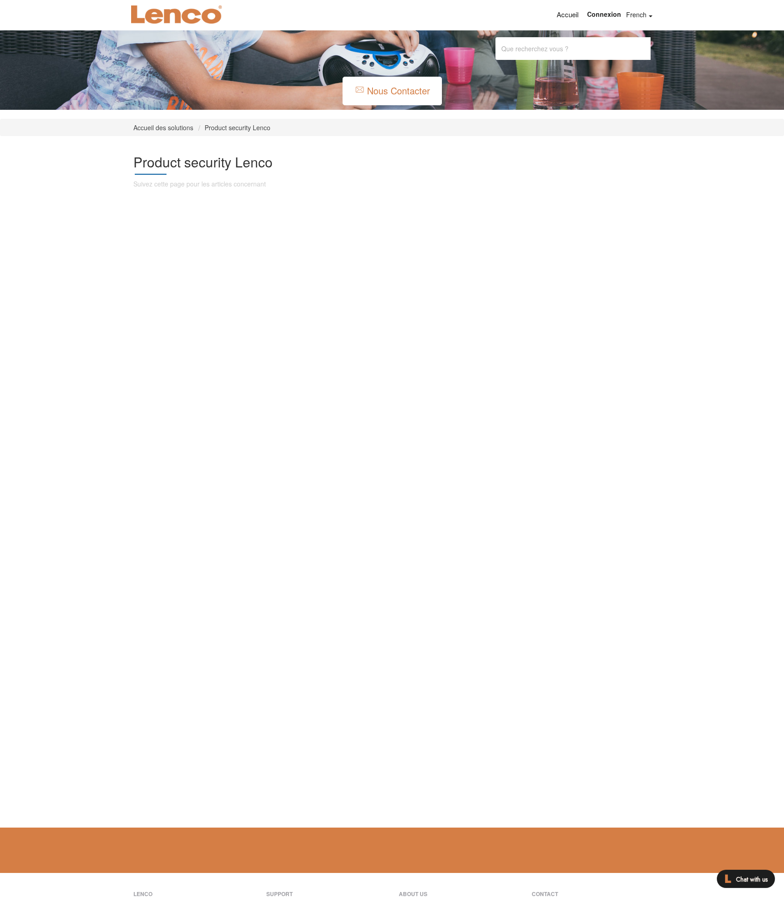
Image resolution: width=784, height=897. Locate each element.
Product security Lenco (237, 127)
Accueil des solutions (164, 127)
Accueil (567, 14)
